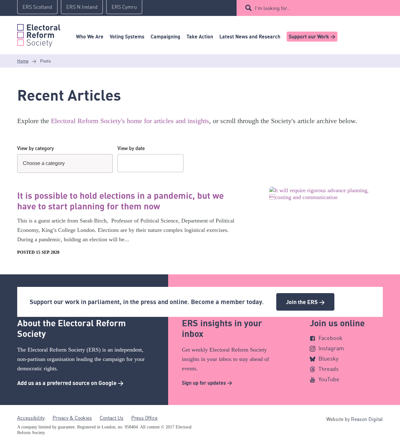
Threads (328, 368)
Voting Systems (127, 36)
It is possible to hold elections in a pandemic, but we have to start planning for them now (120, 200)
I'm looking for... (272, 8)
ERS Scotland (37, 7)
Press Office (144, 418)
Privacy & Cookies (72, 418)
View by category (35, 148)
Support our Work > (312, 36)
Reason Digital (367, 419)
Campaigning (165, 36)
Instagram (331, 348)
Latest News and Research (249, 36)
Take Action (200, 36)
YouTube (328, 379)
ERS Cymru (124, 7)
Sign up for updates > (207, 383)
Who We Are (89, 36)
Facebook (330, 337)
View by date (131, 148)
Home (22, 60)
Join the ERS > (305, 301)
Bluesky (328, 358)
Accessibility (31, 418)
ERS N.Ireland (82, 7)
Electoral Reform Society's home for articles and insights (130, 121)
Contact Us (111, 418)
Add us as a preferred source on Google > (70, 382)
